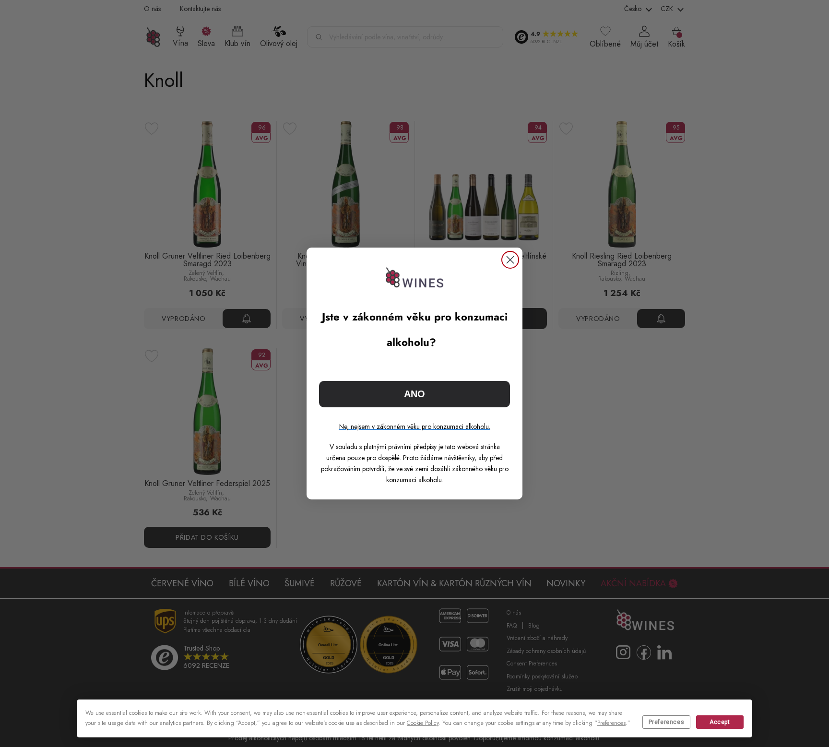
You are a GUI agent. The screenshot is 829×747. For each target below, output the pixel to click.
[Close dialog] (510, 259)
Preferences (667, 722)
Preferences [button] (611, 723)
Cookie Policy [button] (422, 723)
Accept (720, 722)
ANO (414, 394)
